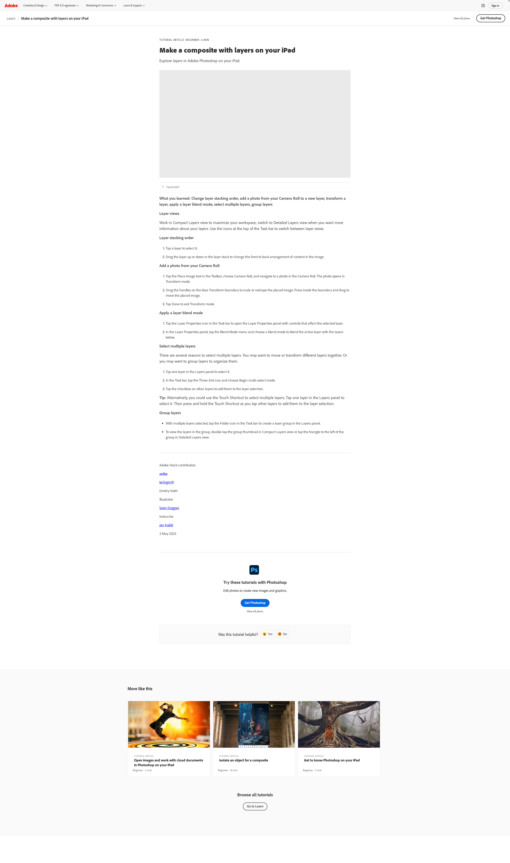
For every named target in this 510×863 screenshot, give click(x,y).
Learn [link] (11, 18)
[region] (169, 739)
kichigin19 (166, 482)
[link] (11, 18)
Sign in (495, 5)
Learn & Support (133, 5)
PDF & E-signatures (65, 5)
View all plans (462, 18)
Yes (270, 634)
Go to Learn (255, 806)
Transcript (173, 187)
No (285, 634)
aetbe (163, 473)
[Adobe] (11, 5)
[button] (483, 5)
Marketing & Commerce (99, 5)
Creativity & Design (33, 5)
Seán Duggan (169, 508)
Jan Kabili (166, 525)
